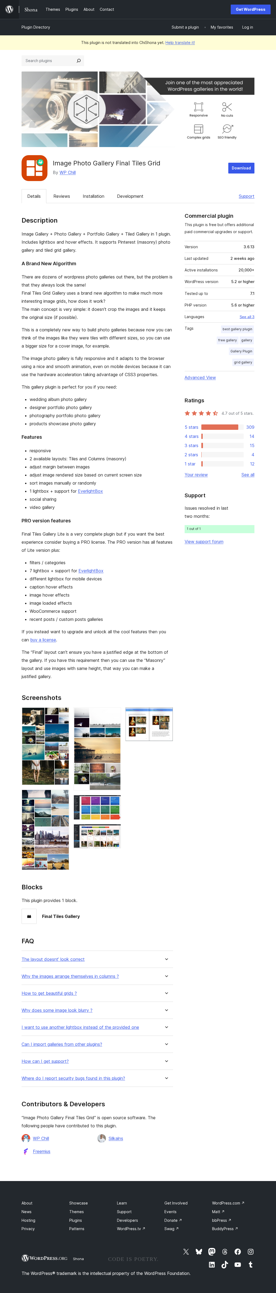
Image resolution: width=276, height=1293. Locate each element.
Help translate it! (180, 42)
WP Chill (68, 172)
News (27, 1211)
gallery (246, 340)
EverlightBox (90, 491)
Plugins (75, 1220)
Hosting (28, 1220)
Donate (173, 1220)
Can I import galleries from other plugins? (62, 1044)
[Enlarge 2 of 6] (62, 796)
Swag (171, 1228)
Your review (196, 474)
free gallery (227, 340)
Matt (218, 1211)
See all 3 (247, 317)
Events (170, 1211)
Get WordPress (250, 9)
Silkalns (116, 1138)
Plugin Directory (36, 27)
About (27, 1203)
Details (34, 196)
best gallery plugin (237, 329)
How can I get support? (45, 1061)
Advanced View (200, 377)
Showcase (78, 1203)
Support (246, 196)
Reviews (61, 196)
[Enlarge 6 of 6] (165, 714)
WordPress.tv (131, 1228)
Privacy (28, 1228)
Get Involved (176, 1203)
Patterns (76, 1228)
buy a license (43, 639)
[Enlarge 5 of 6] (113, 831)
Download (241, 168)
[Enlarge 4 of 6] (113, 802)
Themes (76, 1211)
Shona (78, 1259)
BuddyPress (225, 1228)
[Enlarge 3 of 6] (113, 714)
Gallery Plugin (241, 351)
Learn (122, 1203)
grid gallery (243, 362)
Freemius (41, 1151)
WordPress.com (228, 1203)
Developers (127, 1220)
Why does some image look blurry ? (57, 1010)
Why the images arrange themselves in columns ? (70, 976)
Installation (93, 196)
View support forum (204, 541)
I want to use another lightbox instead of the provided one (80, 1027)
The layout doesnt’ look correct (53, 959)
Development (130, 196)
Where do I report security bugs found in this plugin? (73, 1078)
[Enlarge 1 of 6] (62, 714)
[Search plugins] (78, 60)
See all (248, 474)
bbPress (222, 1220)
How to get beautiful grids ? (49, 993)
